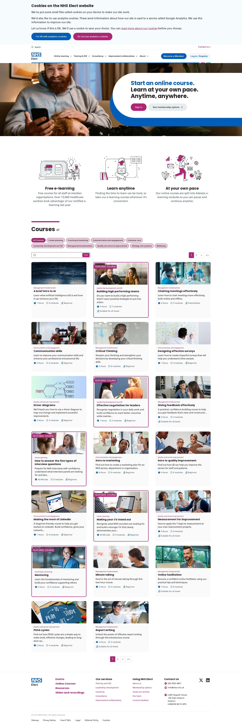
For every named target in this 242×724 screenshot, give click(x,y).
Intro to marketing (108, 460)
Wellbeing (161, 246)
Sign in (138, 107)
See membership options (166, 107)
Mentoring (41, 575)
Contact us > (204, 47)
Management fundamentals (80, 246)
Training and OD (103, 683)
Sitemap (35, 720)
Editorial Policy (91, 720)
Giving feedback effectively (176, 405)
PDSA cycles (41, 630)
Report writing (105, 630)
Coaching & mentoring (78, 240)
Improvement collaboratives (122, 56)
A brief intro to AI (45, 291)
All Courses (38, 240)
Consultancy (97, 56)
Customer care (134, 240)
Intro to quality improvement (177, 460)
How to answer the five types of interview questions (55, 462)
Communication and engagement (108, 240)
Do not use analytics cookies (93, 36)
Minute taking (105, 574)
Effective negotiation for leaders (118, 405)
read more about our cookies (139, 28)
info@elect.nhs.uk (176, 688)
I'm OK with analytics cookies (51, 36)
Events (59, 679)
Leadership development (107, 688)
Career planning (55, 240)
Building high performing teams (118, 291)
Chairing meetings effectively (178, 291)
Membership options (142, 688)
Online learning (61, 56)
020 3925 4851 (174, 683)
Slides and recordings (69, 692)
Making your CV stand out (114, 519)
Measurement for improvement (179, 519)
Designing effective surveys (176, 351)
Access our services (141, 692)
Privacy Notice (49, 720)
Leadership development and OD (48, 246)
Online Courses (65, 683)
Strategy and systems (142, 246)
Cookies (106, 720)
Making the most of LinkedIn (52, 519)
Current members (140, 700)
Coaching (100, 692)
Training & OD (80, 56)
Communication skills (48, 351)
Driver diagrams (44, 405)
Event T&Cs (66, 720)
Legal (78, 720)
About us (137, 683)
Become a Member (174, 56)
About (143, 56)
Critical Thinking (106, 351)
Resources (62, 688)
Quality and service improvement (112, 246)
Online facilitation (170, 574)
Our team (137, 696)
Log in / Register (199, 56)
